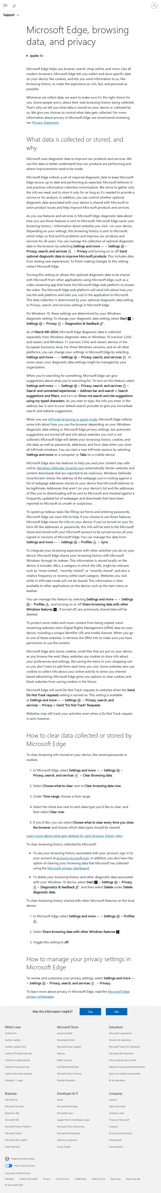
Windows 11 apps (14, 1080)
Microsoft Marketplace (68, 1133)
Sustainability (116, 1146)
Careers (113, 1099)
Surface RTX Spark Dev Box (18, 1053)
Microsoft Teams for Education (124, 1046)
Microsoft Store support (69, 1046)
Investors (113, 1126)
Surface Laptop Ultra (15, 1046)
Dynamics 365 (12, 1113)
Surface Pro (11, 1033)
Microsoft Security (14, 1106)
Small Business (12, 1146)
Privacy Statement (45, 122)
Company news (116, 1113)
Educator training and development (127, 1066)
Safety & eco (98, 1178)
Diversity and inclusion (120, 1133)
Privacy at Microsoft (119, 1119)
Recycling (115, 1178)
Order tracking (64, 1060)
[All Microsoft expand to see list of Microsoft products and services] (5, 6)
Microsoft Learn (65, 1113)
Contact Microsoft (28, 1178)
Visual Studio (63, 1146)
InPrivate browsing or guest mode (72, 419)
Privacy (46, 1178)
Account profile (64, 1033)
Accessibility (115, 1140)
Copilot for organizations (17, 1060)
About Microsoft (117, 1106)
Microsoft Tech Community (70, 1126)
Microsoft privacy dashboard (68, 868)
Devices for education (120, 1039)
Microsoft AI (11, 1099)
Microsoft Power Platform (18, 1126)
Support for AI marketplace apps (73, 1119)
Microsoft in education (120, 1033)
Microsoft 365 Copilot (16, 1140)
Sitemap (9, 1178)
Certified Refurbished (68, 1066)
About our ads (133, 1178)
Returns (61, 1053)
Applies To (36, 56)
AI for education (117, 1080)
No (116, 1011)
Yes (90, 1011)
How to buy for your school (122, 1060)
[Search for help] (14, 5)
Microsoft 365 (12, 1119)
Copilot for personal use (17, 1066)
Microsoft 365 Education (121, 1053)
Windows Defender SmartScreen (60, 468)
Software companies (67, 1140)
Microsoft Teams (13, 1133)
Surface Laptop (12, 1039)
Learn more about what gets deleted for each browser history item (74, 835)
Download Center (66, 1039)
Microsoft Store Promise (69, 1073)
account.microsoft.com (72, 858)
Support (9, 15)
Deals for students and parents (124, 1073)
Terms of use (62, 1178)
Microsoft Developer (67, 1106)
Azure (60, 1099)
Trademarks (80, 1178)
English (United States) (23, 1158)
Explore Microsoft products (18, 1073)
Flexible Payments (66, 1080)
